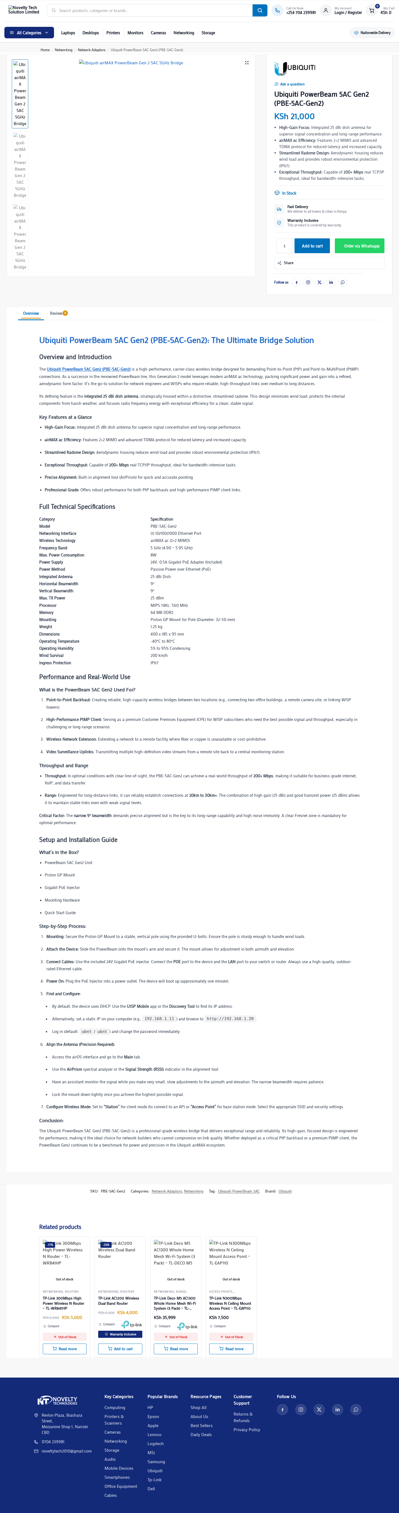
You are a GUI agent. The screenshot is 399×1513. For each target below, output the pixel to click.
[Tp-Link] (131, 1324)
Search (260, 10)
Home (45, 49)
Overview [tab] (31, 313)
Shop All (198, 1407)
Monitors (135, 32)
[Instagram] (308, 282)
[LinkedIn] (331, 282)
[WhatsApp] (342, 282)
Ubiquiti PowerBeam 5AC (239, 1191)
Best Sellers (202, 1425)
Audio (110, 1459)
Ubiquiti (285, 1191)
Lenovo (155, 1434)
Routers (72, 1291)
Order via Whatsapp (362, 246)
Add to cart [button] (123, 1348)
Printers (113, 32)
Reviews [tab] (58, 313)
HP (150, 1407)
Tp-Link (155, 1479)
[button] (380, 10)
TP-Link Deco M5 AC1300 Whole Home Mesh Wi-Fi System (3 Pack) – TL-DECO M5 (175, 1303)
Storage (208, 32)
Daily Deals (201, 1434)
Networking (184, 32)
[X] (319, 282)
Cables (110, 1495)
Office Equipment (120, 1486)
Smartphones (117, 1477)
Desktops (91, 32)
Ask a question (292, 84)
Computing (114, 1407)
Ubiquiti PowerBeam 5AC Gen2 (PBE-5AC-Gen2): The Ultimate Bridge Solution (176, 339)
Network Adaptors (92, 49)
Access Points (220, 1291)
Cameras (158, 32)
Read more (68, 1348)
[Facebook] (296, 282)
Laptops (68, 32)
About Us (199, 1416)
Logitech (156, 1443)
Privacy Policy (247, 1429)
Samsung (156, 1461)
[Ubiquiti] (295, 69)
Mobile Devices (118, 1468)
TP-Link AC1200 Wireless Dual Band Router (118, 1301)
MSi (151, 1452)
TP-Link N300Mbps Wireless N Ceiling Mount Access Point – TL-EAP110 (230, 1303)
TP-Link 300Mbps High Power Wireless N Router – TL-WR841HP (63, 1303)
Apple (153, 1425)
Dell (151, 1488)
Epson (153, 1416)
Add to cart (312, 246)
